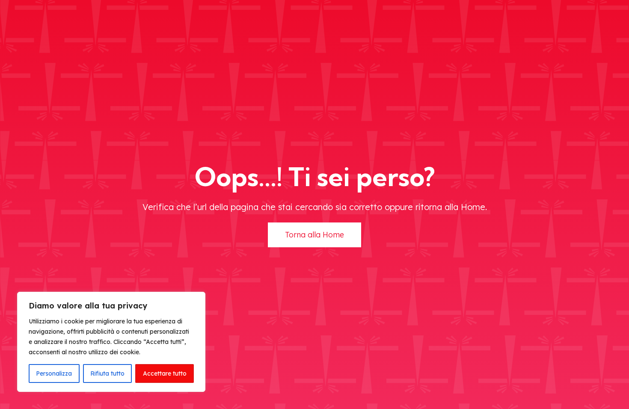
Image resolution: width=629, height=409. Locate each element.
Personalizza (54, 373)
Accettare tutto (165, 373)
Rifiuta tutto (107, 373)
